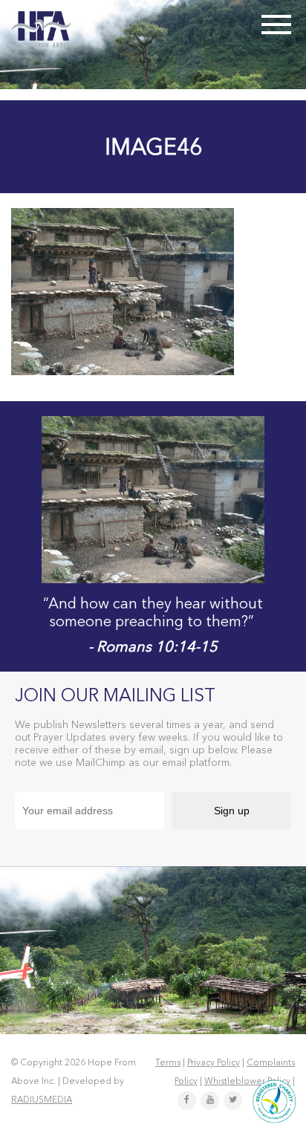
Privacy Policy (213, 1063)
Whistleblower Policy (247, 1081)
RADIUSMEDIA (41, 1100)
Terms (167, 1063)
